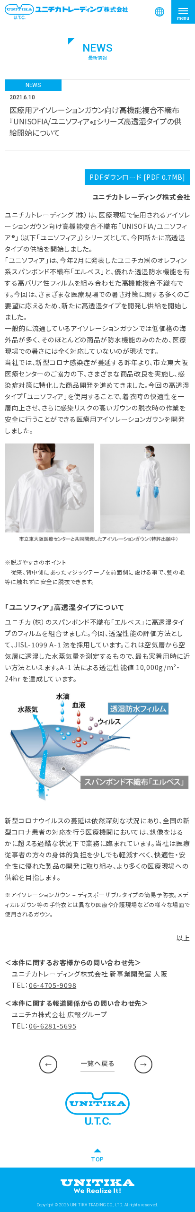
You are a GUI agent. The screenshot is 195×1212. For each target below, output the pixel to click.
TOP (97, 1159)
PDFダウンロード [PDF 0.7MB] (137, 177)
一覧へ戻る (97, 1063)
